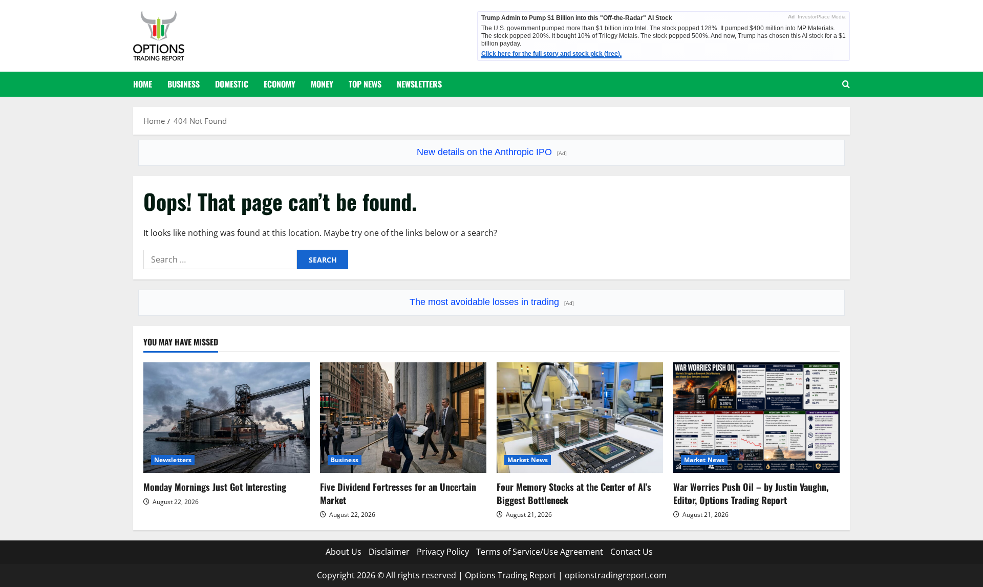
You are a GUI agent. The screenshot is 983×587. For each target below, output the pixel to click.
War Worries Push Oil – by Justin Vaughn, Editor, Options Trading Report (750, 493)
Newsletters (419, 84)
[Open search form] (846, 84)
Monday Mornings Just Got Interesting (214, 486)
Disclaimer (389, 551)
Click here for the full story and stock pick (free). (551, 53)
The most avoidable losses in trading (492, 302)
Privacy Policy (443, 551)
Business (183, 84)
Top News (365, 84)
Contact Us (631, 551)
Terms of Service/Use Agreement (539, 551)
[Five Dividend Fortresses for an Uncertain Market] (403, 417)
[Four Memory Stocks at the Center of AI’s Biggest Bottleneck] (580, 417)
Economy (279, 84)
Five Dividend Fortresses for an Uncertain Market (398, 493)
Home (142, 84)
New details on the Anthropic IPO (492, 152)
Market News (527, 459)
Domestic (231, 84)
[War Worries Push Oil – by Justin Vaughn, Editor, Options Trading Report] (756, 417)
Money (322, 84)
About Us (343, 551)
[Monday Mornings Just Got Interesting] (226, 417)
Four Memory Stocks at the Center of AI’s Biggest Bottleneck (574, 493)
